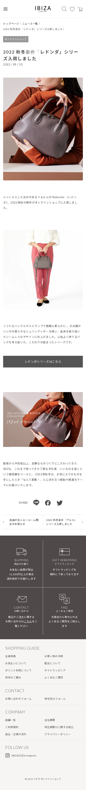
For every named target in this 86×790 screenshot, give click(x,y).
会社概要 (49, 720)
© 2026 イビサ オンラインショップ (43, 779)
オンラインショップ (16, 39)
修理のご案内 (13, 677)
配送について (52, 663)
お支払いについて (15, 663)
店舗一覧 (10, 720)
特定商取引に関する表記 (58, 727)
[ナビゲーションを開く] (5, 9)
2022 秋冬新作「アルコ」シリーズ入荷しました (61, 522)
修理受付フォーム (55, 698)
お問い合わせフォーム (18, 698)
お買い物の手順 (53, 656)
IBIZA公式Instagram (24, 755)
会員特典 (10, 656)
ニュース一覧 (30, 23)
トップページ (11, 23)
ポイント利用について (18, 670)
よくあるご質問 (53, 677)
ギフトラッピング (55, 670)
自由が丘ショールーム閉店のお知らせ (23, 522)
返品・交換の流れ (15, 734)
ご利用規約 (11, 727)
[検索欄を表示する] (64, 9)
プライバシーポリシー (57, 734)
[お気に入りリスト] (72, 9)
